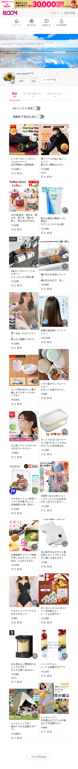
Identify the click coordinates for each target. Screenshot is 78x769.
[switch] (37, 108)
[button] (9, 76)
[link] (24, 139)
